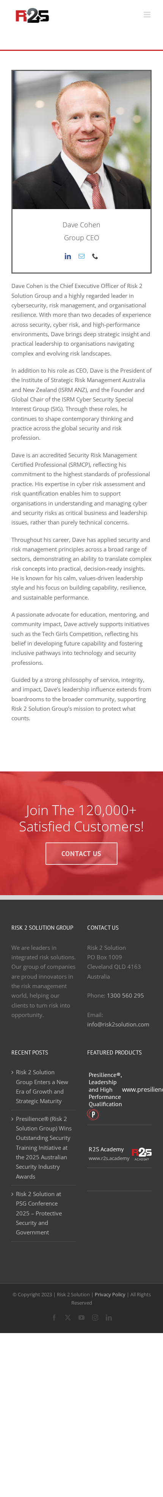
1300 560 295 (125, 995)
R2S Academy (106, 1149)
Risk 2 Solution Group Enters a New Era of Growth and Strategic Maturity (42, 1086)
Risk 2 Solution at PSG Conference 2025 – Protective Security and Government (39, 1213)
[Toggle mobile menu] (148, 15)
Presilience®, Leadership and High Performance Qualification (105, 1089)
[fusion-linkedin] (68, 256)
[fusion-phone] (95, 256)
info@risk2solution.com (118, 1024)
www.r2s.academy (109, 1158)
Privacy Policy (110, 1294)
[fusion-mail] (81, 256)
